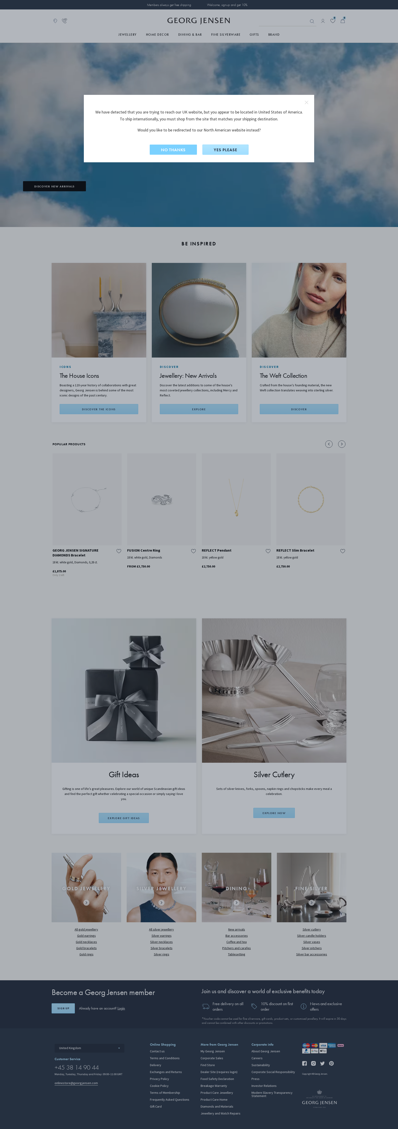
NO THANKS (173, 149)
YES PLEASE (225, 149)
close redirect (306, 102)
